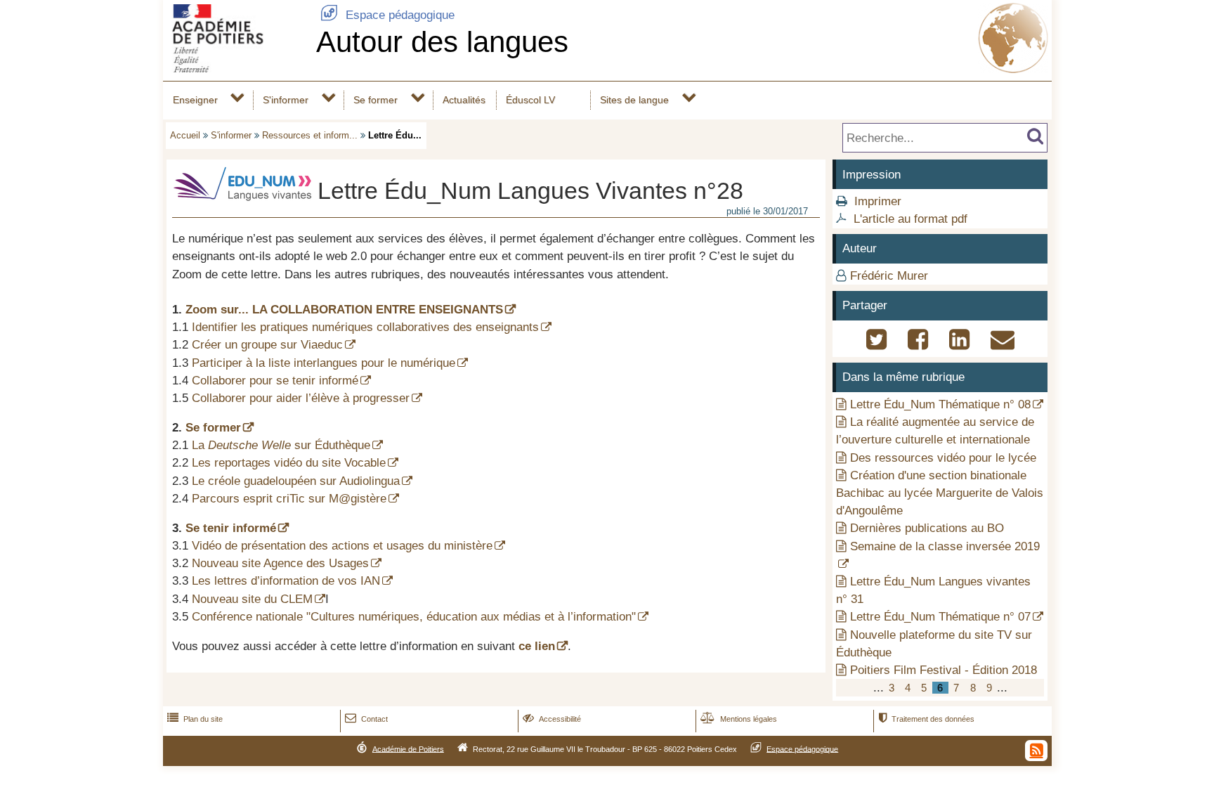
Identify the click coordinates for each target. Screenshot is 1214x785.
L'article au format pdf (910, 219)
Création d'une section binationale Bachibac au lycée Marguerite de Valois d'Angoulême (939, 493)
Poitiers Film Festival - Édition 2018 (943, 670)
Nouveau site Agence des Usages (280, 563)
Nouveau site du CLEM (252, 599)
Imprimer (877, 201)
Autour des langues (442, 41)
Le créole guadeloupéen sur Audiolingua (296, 481)
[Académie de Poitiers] (237, 68)
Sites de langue (634, 99)
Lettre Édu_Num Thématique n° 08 (940, 404)
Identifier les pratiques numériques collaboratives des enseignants (365, 327)
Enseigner (195, 99)
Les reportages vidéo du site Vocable (289, 462)
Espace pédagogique (387, 15)
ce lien (536, 646)
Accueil (185, 135)
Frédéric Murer (889, 276)
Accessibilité (552, 719)
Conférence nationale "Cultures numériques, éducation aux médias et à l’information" (414, 616)
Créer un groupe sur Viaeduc (267, 344)
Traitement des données (926, 719)
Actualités (464, 99)
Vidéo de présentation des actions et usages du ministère (342, 545)
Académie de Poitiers (408, 748)
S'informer (285, 99)
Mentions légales (738, 719)
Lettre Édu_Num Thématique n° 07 (940, 616)
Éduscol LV (530, 99)
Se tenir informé (230, 528)
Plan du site (195, 719)
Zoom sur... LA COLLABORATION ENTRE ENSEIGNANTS (344, 309)
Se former (375, 99)
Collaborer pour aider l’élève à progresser (301, 398)
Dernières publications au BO (927, 528)
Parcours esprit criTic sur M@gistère (289, 498)
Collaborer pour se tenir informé (275, 380)
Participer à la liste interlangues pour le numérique (323, 363)
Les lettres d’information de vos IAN (286, 581)
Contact (366, 719)
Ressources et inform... (310, 135)
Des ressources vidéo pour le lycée (943, 458)
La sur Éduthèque (281, 445)
